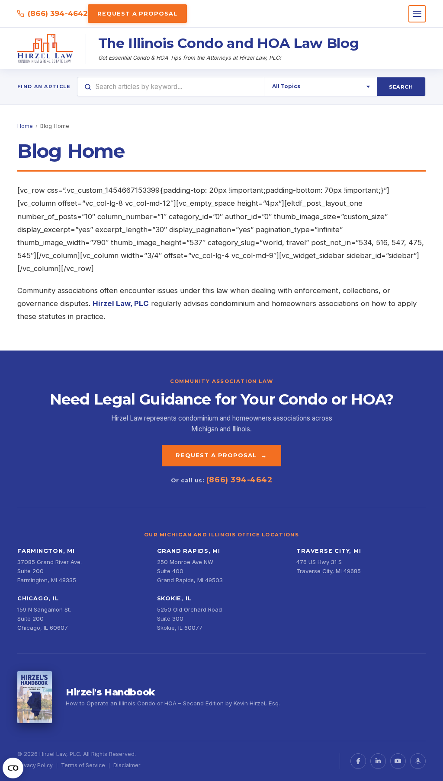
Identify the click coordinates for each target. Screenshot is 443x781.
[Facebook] (358, 761)
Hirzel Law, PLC (121, 303)
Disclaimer (126, 765)
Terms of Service (83, 765)
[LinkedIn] (378, 761)
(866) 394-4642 (58, 13)
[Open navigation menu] (417, 13)
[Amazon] (418, 761)
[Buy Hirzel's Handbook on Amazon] (34, 697)
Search (401, 87)
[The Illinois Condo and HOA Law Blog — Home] (45, 49)
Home (25, 126)
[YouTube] (398, 761)
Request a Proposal (137, 13)
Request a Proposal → (221, 455)
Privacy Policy (35, 765)
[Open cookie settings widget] (13, 768)
